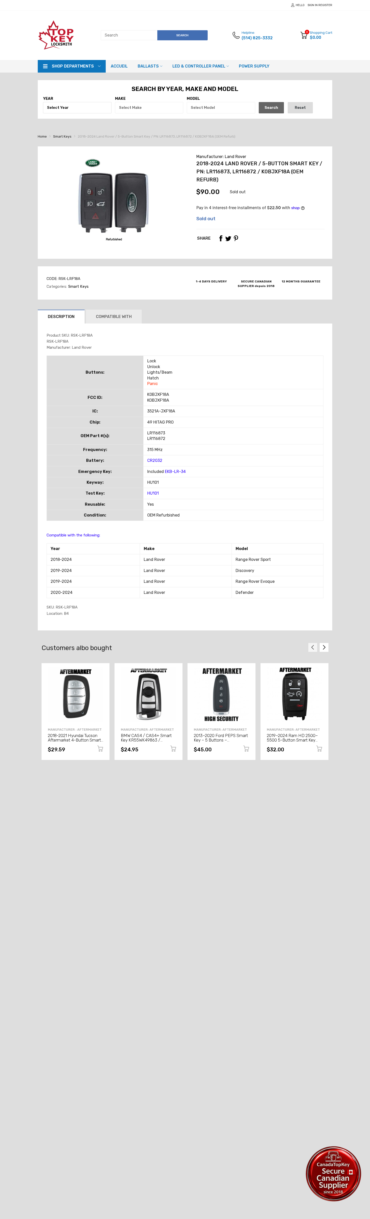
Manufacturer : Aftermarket (75, 729)
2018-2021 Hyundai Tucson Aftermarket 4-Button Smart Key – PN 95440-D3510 (74, 740)
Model (193, 98)
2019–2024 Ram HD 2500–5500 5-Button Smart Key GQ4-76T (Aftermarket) (292, 740)
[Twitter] (228, 238)
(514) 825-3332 (257, 38)
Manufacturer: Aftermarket (147, 729)
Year (48, 98)
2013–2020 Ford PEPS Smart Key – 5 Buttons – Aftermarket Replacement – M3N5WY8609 (221, 742)
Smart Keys (78, 286)
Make (120, 98)
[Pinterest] (236, 238)
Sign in (313, 5)
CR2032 (154, 460)
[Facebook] (221, 238)
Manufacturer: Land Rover (221, 156)
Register (325, 5)
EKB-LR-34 (175, 471)
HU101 (153, 493)
